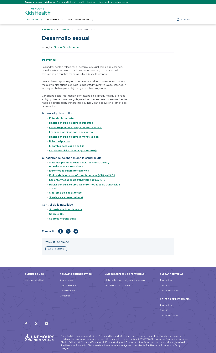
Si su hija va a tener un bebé (66, 197)
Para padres (166, 280)
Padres (65, 29)
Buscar (185, 19)
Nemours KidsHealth (35, 280)
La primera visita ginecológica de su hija (73, 150)
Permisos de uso (68, 290)
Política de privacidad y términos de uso (125, 280)
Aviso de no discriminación (118, 285)
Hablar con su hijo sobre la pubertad (71, 122)
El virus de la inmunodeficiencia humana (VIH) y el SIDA (82, 175)
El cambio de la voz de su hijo (66, 146)
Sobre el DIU (57, 214)
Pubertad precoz (59, 141)
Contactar (65, 295)
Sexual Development (67, 47)
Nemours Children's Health (70, 2)
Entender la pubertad (62, 118)
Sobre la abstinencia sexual (65, 209)
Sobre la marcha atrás (62, 218)
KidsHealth (48, 29)
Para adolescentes (169, 290)
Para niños (165, 285)
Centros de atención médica (113, 2)
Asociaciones (66, 280)
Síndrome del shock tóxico (65, 192)
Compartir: (48, 231)
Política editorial (68, 285)
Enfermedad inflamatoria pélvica (69, 170)
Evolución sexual (56, 249)
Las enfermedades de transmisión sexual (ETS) (77, 180)
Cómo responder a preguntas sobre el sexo (75, 127)
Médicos (91, 2)
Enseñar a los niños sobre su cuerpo (71, 132)
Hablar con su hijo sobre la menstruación (74, 136)
